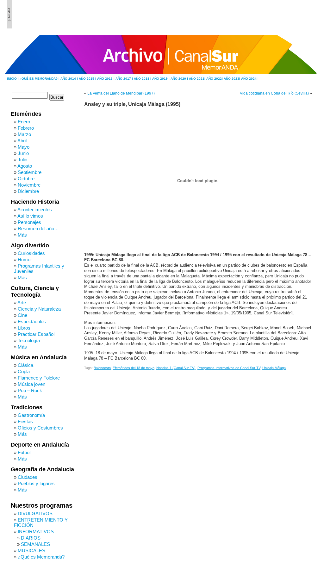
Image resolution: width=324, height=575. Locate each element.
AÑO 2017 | (124, 78)
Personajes (29, 222)
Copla (24, 371)
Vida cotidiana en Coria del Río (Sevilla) (274, 93)
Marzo (24, 134)
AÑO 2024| (249, 78)
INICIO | (13, 78)
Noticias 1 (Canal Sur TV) (176, 368)
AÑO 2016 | (106, 78)
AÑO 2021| (197, 78)
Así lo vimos (30, 216)
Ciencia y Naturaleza (39, 309)
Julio (22, 159)
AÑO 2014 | (69, 78)
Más (22, 235)
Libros (24, 328)
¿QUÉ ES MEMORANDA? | (40, 78)
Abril (22, 140)
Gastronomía (31, 415)
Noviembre (29, 185)
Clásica (25, 365)
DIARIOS (30, 538)
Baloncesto (102, 368)
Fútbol (24, 452)
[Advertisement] (283, 14)
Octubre (26, 178)
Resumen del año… (38, 228)
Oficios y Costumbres (40, 427)
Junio (23, 153)
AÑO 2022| (215, 78)
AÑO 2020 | (180, 78)
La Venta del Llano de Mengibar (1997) (121, 93)
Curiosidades (31, 253)
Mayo (23, 147)
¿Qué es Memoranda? (41, 557)
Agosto (24, 166)
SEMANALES (35, 544)
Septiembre (29, 172)
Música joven (31, 384)
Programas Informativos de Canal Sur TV (228, 368)
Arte (21, 302)
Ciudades (27, 477)
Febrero (26, 128)
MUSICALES (31, 550)
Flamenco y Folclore (39, 377)
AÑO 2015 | (88, 78)
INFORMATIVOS (36, 531)
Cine (22, 315)
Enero (24, 121)
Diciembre (28, 191)
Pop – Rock (30, 390)
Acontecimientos (34, 209)
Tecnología (29, 340)
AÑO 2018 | (143, 78)
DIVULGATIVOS (35, 513)
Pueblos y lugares (36, 483)
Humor (25, 259)
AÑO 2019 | (161, 78)
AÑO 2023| (232, 78)
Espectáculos (32, 321)
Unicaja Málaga (274, 368)
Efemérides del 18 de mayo (133, 368)
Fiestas (25, 421)
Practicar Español (36, 334)
